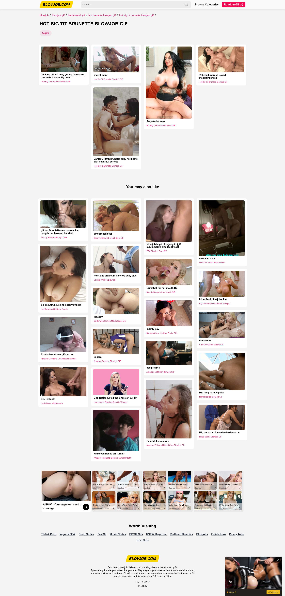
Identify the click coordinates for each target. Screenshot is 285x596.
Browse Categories (207, 4)
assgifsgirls (153, 367)
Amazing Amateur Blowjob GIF (107, 361)
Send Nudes (86, 534)
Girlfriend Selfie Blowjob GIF (211, 262)
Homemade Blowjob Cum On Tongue (110, 402)
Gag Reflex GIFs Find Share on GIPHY (116, 398)
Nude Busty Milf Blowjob (52, 403)
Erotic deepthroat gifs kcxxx (57, 354)
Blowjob (44, 15)
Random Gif (231, 4)
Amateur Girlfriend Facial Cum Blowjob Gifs (165, 445)
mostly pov (152, 329)
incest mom (100, 75)
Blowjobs (202, 534)
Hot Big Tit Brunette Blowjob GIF (136, 15)
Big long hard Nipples (211, 392)
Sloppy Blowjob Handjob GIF (54, 237)
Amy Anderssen (155, 121)
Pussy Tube (236, 534)
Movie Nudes (118, 534)
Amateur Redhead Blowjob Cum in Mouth (112, 458)
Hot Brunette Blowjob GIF (102, 15)
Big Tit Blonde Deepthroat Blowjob (214, 304)
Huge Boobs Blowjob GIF (210, 437)
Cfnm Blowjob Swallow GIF (211, 345)
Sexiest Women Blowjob (104, 280)
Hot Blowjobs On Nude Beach (54, 309)
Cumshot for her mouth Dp (161, 288)
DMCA (139, 582)
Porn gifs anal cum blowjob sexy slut (115, 275)
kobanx (98, 357)
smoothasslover (103, 233)
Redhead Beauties (181, 534)
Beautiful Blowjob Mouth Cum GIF (109, 238)
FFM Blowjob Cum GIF (156, 251)
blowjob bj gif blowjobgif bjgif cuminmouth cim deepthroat (163, 245)
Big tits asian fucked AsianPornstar (219, 432)
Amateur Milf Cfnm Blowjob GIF (160, 372)
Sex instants (48, 399)
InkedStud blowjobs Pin (213, 299)
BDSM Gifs (136, 534)
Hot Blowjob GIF (76, 15)
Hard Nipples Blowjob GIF (210, 397)
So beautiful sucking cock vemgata (61, 305)
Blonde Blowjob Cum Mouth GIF (160, 292)
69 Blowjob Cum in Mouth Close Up (110, 321)
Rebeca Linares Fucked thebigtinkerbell (212, 76)
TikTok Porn (48, 534)
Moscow (98, 317)
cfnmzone (205, 340)
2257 (147, 582)
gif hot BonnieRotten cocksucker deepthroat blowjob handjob (60, 232)
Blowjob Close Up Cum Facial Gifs (161, 333)
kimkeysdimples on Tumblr (109, 453)
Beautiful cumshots (157, 441)
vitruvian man (207, 258)
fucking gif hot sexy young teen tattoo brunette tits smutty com (63, 76)
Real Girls (143, 540)
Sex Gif (101, 534)
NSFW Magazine (156, 534)
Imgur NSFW (67, 534)
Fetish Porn (218, 534)
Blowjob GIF (58, 15)
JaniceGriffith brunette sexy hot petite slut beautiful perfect (116, 160)
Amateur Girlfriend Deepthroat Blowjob (58, 359)
